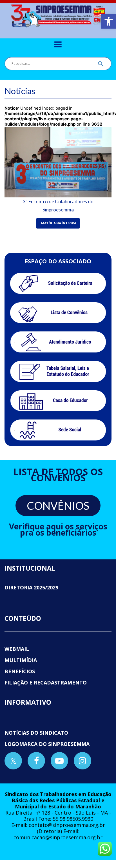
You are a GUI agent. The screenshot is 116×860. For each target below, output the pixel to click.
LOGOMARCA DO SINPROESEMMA (47, 744)
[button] (108, 21)
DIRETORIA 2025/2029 (31, 587)
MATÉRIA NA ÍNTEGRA (58, 223)
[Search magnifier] (100, 65)
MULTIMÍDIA (21, 660)
